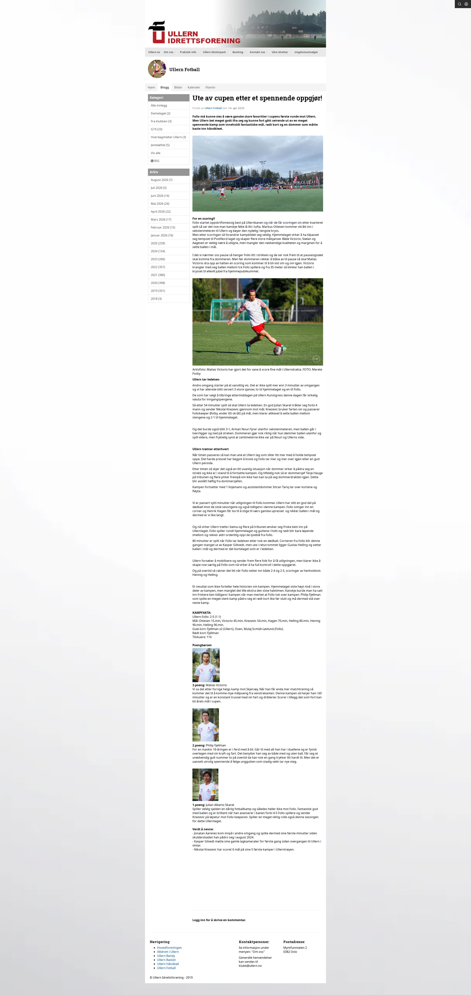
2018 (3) (156, 299)
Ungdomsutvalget (306, 52)
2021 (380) (158, 275)
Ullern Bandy (166, 956)
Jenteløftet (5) (160, 145)
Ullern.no (154, 52)
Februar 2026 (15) (163, 227)
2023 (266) (158, 259)
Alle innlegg (159, 105)
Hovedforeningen (169, 948)
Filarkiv (210, 87)
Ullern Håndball (168, 964)
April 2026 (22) (161, 212)
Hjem (151, 87)
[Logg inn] (466, 4)
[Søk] (459, 4)
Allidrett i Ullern (168, 952)
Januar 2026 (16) (162, 235)
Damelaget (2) (160, 113)
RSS (156, 161)
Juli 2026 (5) (159, 188)
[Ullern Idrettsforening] (235, 24)
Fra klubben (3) (161, 121)
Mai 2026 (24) (160, 204)
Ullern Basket (166, 960)
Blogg (164, 87)
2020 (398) (158, 283)
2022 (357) (158, 267)
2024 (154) (158, 251)
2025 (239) (158, 243)
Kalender (194, 87)
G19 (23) (156, 129)
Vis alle (155, 153)
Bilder (178, 87)
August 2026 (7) (161, 180)
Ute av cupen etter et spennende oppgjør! (257, 97)
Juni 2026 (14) (160, 196)
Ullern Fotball (213, 108)
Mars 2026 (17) (161, 219)
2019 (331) (158, 291)
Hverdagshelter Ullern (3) (168, 137)
